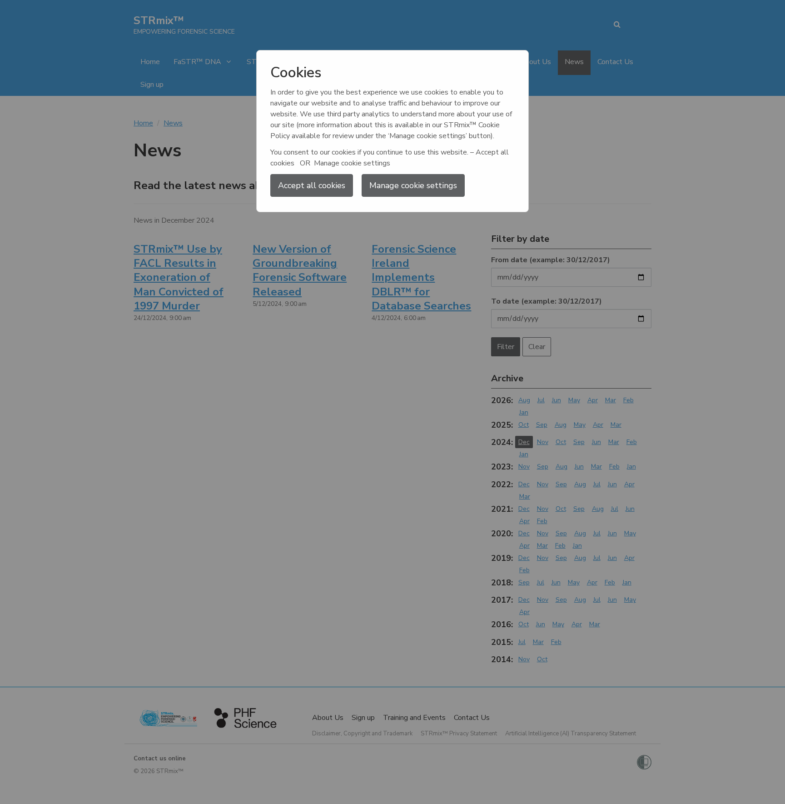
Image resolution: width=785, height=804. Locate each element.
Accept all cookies (311, 185)
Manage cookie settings (413, 185)
